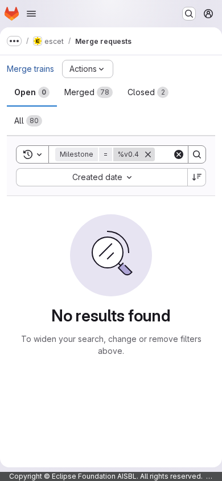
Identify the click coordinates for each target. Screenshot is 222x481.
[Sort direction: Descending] (197, 177)
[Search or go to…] (189, 14)
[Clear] (179, 154)
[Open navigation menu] (31, 14)
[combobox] (101, 177)
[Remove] (148, 154)
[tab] (32, 92)
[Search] (197, 154)
